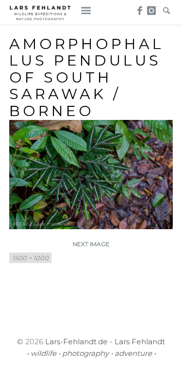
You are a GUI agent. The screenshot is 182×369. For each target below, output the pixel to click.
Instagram (152, 8)
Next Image (91, 244)
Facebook (138, 8)
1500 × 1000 (30, 258)
